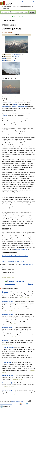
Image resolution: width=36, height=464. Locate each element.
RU (23, 1)
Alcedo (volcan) (7, 382)
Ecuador (16, 56)
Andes (13, 60)
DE (30, 1)
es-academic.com (7, 3)
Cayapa (30, 284)
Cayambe (4, 115)
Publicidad (20, 401)
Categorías (5, 267)
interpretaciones (9, 20)
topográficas (5, 106)
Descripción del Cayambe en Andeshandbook (15, 256)
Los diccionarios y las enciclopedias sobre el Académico (16, 8)
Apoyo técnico (14, 401)
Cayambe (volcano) (8, 347)
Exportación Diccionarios (6, 404)
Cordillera (5, 60)
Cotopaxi (15, 104)
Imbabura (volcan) (7, 375)
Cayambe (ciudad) (10, 284)
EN (26, 1)
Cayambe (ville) (7, 362)
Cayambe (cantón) (7, 327)
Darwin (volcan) (7, 390)
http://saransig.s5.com (21, 249)
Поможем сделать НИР (16, 281)
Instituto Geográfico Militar (19, 106)
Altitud (4, 58)
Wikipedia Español (18, 17)
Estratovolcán (16, 54)
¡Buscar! (32, 12)
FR (33, 1)
